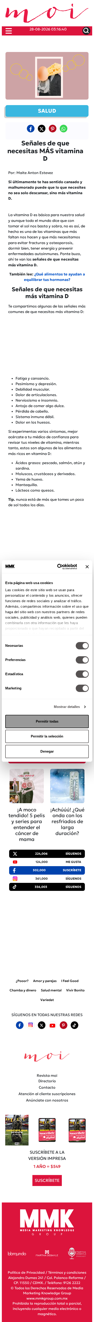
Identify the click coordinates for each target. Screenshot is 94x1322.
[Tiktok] (74, 1025)
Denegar (47, 751)
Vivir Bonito (75, 990)
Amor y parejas (45, 981)
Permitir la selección (47, 736)
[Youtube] (52, 1025)
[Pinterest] (63, 1025)
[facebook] (30, 128)
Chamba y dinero (23, 990)
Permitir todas (47, 721)
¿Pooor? (22, 981)
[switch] (82, 660)
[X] (41, 128)
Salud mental (51, 990)
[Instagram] (30, 1025)
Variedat (47, 1000)
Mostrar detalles (67, 707)
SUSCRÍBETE (47, 1180)
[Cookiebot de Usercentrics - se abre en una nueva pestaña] (58, 567)
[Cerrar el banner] (87, 566)
